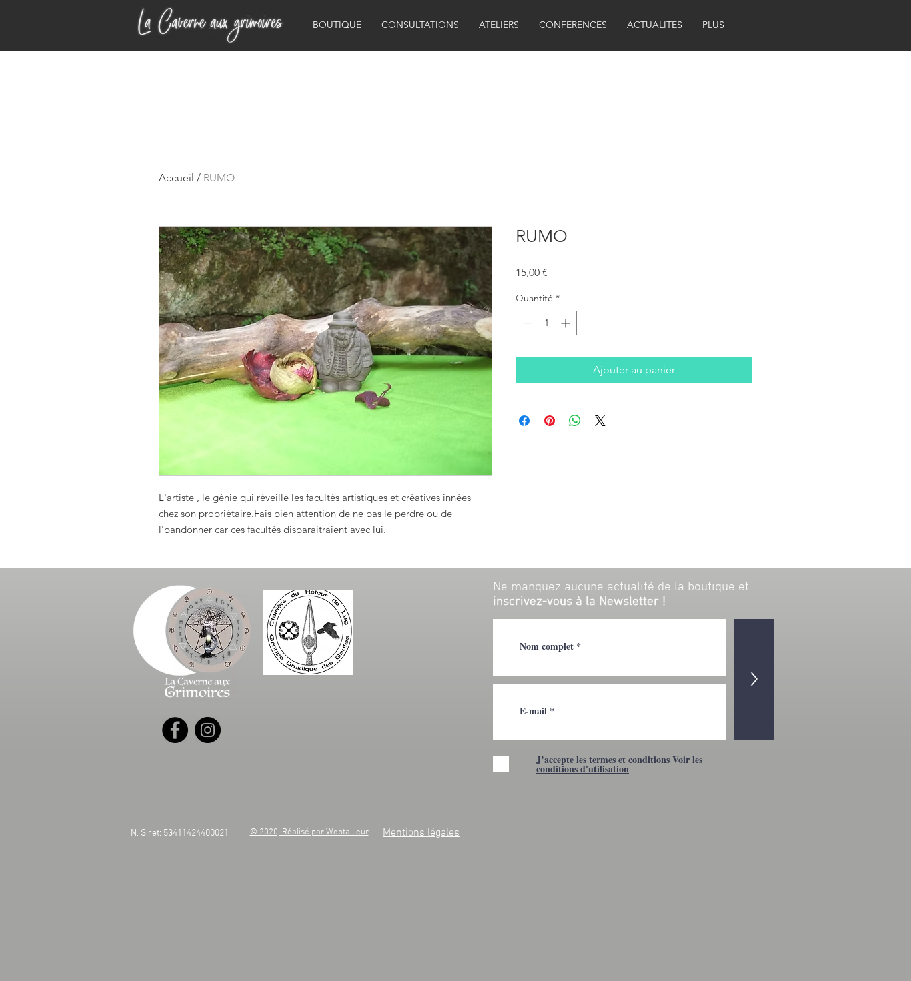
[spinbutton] (546, 323)
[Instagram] (208, 730)
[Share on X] (600, 421)
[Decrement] (526, 323)
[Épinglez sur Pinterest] (550, 421)
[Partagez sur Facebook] (524, 421)
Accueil (176, 177)
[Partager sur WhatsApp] (575, 421)
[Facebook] (175, 730)
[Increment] (566, 323)
